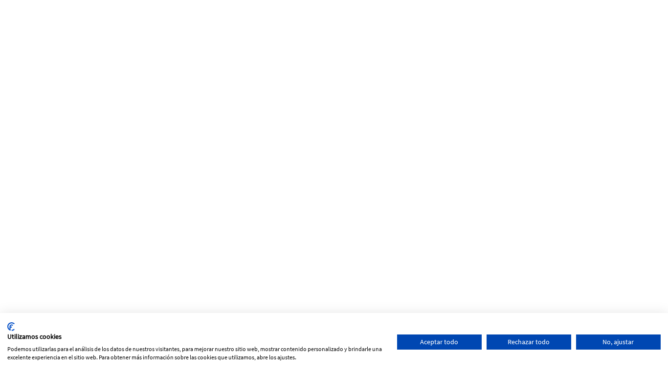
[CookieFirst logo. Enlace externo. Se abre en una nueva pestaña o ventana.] (11, 326)
